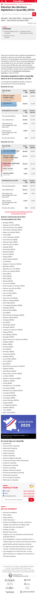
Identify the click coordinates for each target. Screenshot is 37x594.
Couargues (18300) (9, 393)
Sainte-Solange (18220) (10, 259)
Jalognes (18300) (8, 369)
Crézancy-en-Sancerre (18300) (12, 330)
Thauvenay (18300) (9, 354)
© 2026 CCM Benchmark (27, 572)
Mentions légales (7, 572)
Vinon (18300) (7, 361)
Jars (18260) (6, 313)
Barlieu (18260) (7, 344)
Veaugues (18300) (8, 308)
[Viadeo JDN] (27, 588)
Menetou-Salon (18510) (10, 242)
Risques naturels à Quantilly (12, 470)
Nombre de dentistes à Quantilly (13, 473)
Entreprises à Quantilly (10, 475)
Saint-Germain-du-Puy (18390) (12, 227)
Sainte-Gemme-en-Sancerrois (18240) (15, 339)
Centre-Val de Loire (25, 4)
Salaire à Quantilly (8, 453)
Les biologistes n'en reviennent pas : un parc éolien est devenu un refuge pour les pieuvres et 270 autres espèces (18, 554)
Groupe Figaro (16, 572)
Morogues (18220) (8, 327)
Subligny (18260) (8, 342)
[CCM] (27, 580)
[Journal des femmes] (9, 580)
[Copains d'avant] (9, 588)
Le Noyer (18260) (8, 376)
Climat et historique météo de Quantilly (15, 460)
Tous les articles (15, 568)
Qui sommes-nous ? (8, 566)
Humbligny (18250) (9, 398)
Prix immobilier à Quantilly (11, 477)
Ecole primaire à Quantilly (11, 446)
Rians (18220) (7, 276)
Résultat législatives (10, 4)
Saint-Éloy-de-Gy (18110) (10, 244)
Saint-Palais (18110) (15, 18)
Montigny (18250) (8, 351)
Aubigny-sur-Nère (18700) (11, 225)
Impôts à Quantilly (9, 455)
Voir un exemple (29, 491)
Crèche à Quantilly (9, 451)
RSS (22, 568)
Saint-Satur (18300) (9, 249)
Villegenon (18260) (9, 381)
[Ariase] (9, 592)
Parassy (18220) (8, 332)
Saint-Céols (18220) (9, 412)
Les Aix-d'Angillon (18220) (11, 237)
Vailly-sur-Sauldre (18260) (11, 300)
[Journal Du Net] (9, 584)
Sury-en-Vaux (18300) (10, 293)
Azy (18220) (6, 322)
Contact (8, 568)
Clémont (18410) (8, 291)
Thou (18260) (7, 410)
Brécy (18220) (7, 278)
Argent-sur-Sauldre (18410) (11, 232)
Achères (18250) (8, 347)
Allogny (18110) (7, 257)
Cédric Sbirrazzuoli (9, 520)
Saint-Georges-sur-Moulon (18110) (18, 20)
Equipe (17, 566)
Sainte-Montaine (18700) (11, 400)
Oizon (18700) (7, 295)
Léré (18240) (7, 261)
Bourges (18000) (8, 223)
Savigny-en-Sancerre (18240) (12, 264)
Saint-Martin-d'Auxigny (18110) (12, 230)
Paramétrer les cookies (21, 570)
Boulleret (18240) (8, 252)
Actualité (7, 491)
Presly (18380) (7, 383)
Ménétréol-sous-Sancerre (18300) (14, 366)
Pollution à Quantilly (9, 468)
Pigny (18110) (7, 274)
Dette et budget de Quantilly (12, 458)
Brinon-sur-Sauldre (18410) (11, 271)
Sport (6, 493)
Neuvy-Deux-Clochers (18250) (12, 373)
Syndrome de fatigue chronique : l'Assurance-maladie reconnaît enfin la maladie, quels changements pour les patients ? (17, 524)
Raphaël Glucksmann (10, 532)
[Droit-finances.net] (27, 584)
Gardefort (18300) (8, 407)
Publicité (31, 566)
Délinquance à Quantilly (10, 465)
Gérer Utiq (31, 570)
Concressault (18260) (9, 395)
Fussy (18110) (7, 235)
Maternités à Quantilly (10, 448)
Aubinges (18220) (8, 337)
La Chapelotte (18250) (10, 405)
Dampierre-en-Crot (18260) (11, 386)
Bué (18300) (7, 364)
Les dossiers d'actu (10, 496)
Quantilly (22, 31)
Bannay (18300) (8, 281)
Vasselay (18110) (8, 247)
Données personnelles (9, 570)
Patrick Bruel (7, 515)
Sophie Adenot (8, 517)
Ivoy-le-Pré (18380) (9, 283)
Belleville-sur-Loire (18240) (11, 269)
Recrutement (27, 568)
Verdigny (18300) (8, 356)
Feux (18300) (7, 349)
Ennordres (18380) (9, 388)
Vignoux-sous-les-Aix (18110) (12, 288)
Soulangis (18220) (8, 320)
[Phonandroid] (27, 592)
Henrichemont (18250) (10, 240)
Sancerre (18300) (8, 254)
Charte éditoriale (24, 566)
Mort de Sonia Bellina (10, 512)
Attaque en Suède (9, 529)
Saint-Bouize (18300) (9, 371)
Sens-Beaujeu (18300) (10, 334)
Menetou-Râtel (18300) (10, 317)
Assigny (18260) (8, 403)
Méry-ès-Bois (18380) (10, 310)
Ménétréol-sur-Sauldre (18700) (13, 390)
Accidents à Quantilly (9, 463)
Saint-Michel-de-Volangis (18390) (13, 315)
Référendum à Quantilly (10, 480)
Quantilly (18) (7, 443)
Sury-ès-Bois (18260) (9, 359)
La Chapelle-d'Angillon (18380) (12, 305)
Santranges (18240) (9, 325)
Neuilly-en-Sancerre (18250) (12, 378)
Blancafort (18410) (8, 266)
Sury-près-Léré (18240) (10, 298)
